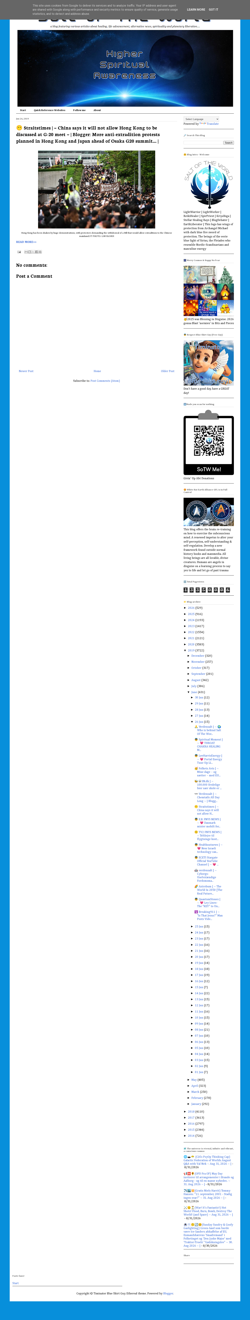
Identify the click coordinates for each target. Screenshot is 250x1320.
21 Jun (199, 951)
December (198, 656)
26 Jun (199, 722)
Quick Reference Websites (49, 110)
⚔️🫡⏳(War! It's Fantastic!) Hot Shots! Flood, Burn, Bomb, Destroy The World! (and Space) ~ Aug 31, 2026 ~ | (208, 1211)
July (194, 686)
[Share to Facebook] (36, 252)
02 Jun (199, 1066)
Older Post (167, 371)
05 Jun (199, 1048)
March (195, 1092)
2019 (191, 650)
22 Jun (199, 945)
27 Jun (199, 716)
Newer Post (26, 371)
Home (97, 371)
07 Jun (199, 1035)
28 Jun (199, 709)
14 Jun (199, 993)
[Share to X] (33, 252)
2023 (191, 626)
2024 (191, 620)
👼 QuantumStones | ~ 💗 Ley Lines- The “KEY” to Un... (207, 903)
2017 (191, 1117)
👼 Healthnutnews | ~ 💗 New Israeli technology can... (208, 848)
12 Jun (199, 1005)
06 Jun (199, 1042)
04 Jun (199, 1054)
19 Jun (199, 963)
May (194, 1080)
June (194, 692)
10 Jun (199, 1017)
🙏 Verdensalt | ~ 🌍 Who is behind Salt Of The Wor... (207, 730)
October (196, 668)
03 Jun (199, 1060)
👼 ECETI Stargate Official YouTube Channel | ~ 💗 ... (206, 861)
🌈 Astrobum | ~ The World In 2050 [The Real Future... (208, 890)
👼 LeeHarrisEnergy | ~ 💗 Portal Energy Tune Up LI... (208, 759)
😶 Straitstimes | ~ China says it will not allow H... (206, 810)
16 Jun (199, 981)
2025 (191, 614)
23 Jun (199, 938)
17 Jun (199, 975)
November (198, 662)
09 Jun (199, 1023)
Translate (213, 124)
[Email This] (26, 252)
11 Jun (199, 1011)
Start (23, 110)
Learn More (196, 9)
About (97, 110)
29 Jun (199, 703)
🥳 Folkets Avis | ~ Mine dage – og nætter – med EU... (207, 772)
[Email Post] (19, 252)
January (196, 1104)
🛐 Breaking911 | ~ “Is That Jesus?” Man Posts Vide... (208, 915)
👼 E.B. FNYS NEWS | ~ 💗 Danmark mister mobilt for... (207, 823)
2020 (191, 644)
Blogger (168, 1293)
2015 (191, 1129)
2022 (191, 632)
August (196, 680)
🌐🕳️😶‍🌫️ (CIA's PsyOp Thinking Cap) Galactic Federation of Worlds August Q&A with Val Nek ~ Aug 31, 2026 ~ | (207, 1160)
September (198, 674)
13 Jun (199, 999)
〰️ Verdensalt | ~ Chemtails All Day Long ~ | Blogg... (207, 797)
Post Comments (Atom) (105, 381)
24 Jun (199, 932)
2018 (191, 1111)
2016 (191, 1123)
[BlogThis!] (29, 252)
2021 (191, 638)
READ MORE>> (26, 242)
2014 (191, 1136)
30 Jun (199, 697)
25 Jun (199, 926)
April (195, 1086)
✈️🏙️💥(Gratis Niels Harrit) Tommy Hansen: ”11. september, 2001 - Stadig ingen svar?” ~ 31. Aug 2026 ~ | (208, 1194)
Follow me (79, 110)
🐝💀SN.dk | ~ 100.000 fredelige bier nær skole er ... (208, 785)
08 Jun (199, 1029)
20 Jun (199, 957)
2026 (191, 608)
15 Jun (199, 987)
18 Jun (199, 969)
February (197, 1098)
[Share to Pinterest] (40, 252)
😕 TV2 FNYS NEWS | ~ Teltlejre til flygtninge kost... (207, 836)
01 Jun (199, 1072)
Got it (213, 9)
